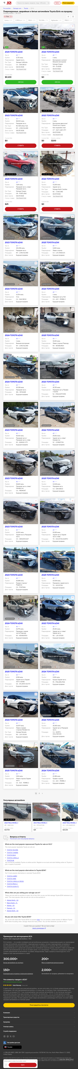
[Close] (36, 1061)
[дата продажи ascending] (68, 16)
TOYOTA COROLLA (13, 858)
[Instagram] (4, 1036)
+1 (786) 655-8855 (8, 1052)
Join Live (20, 82)
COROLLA (20, 20)
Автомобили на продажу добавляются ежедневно (58, 973)
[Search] (48, 3)
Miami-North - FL (12, 903)
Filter (8, 16)
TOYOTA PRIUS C (12, 884)
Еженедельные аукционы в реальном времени (18, 973)
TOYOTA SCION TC (13, 886)
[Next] (42, 793)
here (38, 919)
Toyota (26, 8)
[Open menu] (4, 3)
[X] (11, 1036)
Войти (57, 3)
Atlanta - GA (10, 905)
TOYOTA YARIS (11, 878)
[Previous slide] (6, 36)
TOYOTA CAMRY (12, 876)
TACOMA (43, 20)
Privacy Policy (62, 1059)
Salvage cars (17, 8)
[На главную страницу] (9, 3)
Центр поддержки (38, 928)
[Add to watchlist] (36, 26)
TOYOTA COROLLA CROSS (15, 881)
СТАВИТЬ (21, 145)
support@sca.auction (31, 1052)
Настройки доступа (13, 1042)
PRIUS (68, 20)
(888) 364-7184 (19, 1052)
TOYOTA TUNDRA (12, 852)
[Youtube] (13, 1036)
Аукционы (6, 1022)
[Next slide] (34, 36)
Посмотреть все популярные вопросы (22, 838)
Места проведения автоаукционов (52, 962)
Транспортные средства (11, 1017)
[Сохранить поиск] (73, 16)
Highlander (56, 20)
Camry (8, 20)
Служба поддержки (9, 1031)
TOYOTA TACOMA (12, 850)
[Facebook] (8, 1036)
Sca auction (7, 8)
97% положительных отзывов (12, 982)
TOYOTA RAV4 (11, 855)
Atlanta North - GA (12, 900)
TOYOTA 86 (10, 860)
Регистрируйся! (68, 3)
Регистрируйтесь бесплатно (39, 1005)
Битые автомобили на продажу (13, 962)
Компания (6, 1012)
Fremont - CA (11, 908)
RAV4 (31, 20)
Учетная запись (8, 1026)
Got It (22, 1065)
